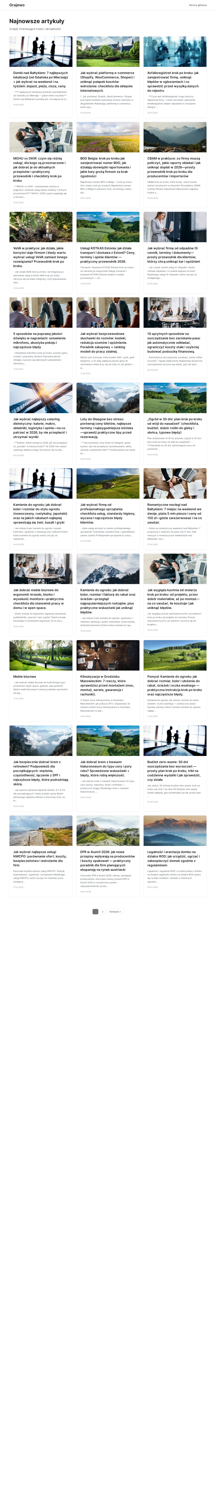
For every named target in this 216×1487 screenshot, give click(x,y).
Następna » (115, 911)
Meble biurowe (24, 676)
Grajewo (17, 5)
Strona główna (198, 5)
